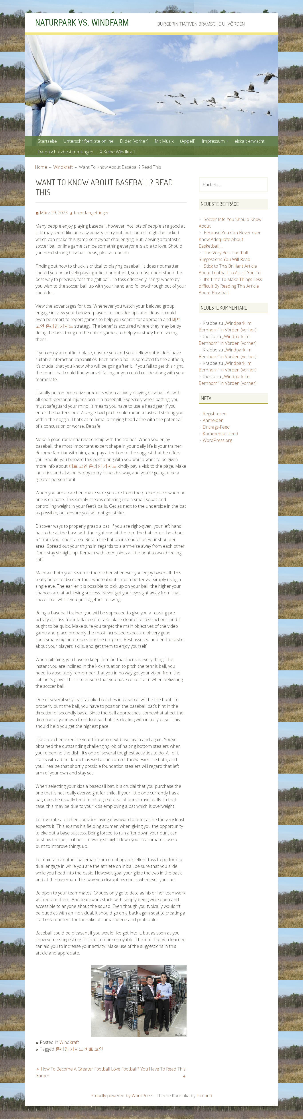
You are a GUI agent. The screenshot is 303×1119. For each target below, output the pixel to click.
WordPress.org (217, 440)
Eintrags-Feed (216, 427)
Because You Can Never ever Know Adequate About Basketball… (230, 239)
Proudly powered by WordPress (122, 1096)
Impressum (213, 141)
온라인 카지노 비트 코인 (79, 1049)
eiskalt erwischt (249, 141)
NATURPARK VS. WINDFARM (82, 23)
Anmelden (213, 420)
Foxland (204, 1096)
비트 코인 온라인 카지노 (92, 466)
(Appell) (187, 141)
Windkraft (69, 1042)
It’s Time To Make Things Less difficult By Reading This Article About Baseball (230, 286)
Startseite (47, 141)
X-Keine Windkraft (117, 152)
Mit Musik (164, 141)
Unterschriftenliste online (88, 141)
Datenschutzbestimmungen (65, 152)
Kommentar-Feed (220, 434)
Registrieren (214, 414)
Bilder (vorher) (134, 141)
